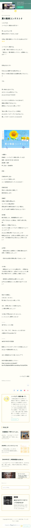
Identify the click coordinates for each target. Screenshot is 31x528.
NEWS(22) (4, 380)
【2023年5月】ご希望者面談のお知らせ (12, 459)
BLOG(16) (8, 380)
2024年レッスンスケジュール (10, 445)
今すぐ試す (20, 7)
